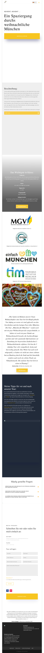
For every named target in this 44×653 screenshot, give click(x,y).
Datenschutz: (9, 577)
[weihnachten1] (22, 82)
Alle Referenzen (22, 370)
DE (34, 2)
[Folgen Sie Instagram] (11, 590)
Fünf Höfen (32, 395)
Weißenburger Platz (8, 407)
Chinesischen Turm (11, 402)
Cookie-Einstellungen (26, 648)
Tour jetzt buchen (22, 206)
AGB (32, 648)
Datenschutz (17, 648)
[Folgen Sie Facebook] (7, 590)
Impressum (12, 648)
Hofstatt (7, 396)
